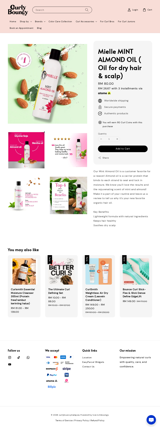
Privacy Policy (81, 420)
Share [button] (105, 157)
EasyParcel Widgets (93, 362)
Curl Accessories (85, 21)
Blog (39, 28)
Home (13, 21)
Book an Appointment (21, 28)
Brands (39, 21)
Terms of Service (64, 420)
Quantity (102, 133)
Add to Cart (123, 148)
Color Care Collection (60, 21)
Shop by (24, 21)
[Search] (87, 10)
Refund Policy (98, 420)
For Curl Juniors (126, 21)
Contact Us (88, 366)
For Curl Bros (107, 21)
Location (87, 357)
